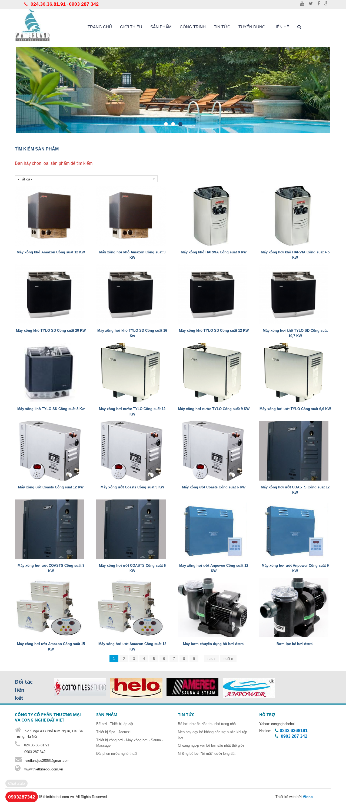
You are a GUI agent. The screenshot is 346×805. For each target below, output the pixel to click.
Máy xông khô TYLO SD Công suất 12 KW (214, 330)
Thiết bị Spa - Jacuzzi (113, 732)
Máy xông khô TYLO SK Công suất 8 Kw (51, 409)
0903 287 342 (84, 4)
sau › (211, 659)
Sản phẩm (161, 27)
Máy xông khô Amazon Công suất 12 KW (51, 252)
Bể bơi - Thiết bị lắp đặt (114, 724)
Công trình (193, 27)
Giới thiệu (131, 27)
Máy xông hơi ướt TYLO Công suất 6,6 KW (295, 409)
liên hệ (281, 27)
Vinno (308, 797)
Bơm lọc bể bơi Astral (295, 644)
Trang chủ (100, 27)
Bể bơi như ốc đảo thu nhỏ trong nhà (207, 724)
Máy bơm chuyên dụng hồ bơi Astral (214, 644)
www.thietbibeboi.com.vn (43, 769)
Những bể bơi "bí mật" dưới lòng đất (206, 754)
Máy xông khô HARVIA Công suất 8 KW (214, 252)
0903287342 (21, 797)
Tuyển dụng (251, 27)
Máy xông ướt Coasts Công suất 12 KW (51, 487)
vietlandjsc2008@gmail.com (47, 761)
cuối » (228, 659)
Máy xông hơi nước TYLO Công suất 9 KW (213, 409)
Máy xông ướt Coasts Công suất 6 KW (213, 487)
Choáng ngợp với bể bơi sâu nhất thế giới (211, 745)
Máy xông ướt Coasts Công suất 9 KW (132, 487)
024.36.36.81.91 (48, 4)
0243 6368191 (294, 730)
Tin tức (222, 27)
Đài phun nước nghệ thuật (116, 754)
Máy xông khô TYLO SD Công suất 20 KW (51, 330)
